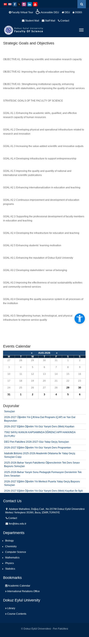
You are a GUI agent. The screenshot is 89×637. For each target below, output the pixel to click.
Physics (9, 563)
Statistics (10, 568)
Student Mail (31, 20)
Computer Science (15, 552)
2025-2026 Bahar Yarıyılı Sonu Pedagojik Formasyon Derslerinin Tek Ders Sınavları (43, 470)
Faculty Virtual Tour (22, 12)
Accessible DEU (49, 12)
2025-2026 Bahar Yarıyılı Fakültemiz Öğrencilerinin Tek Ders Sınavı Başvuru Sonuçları (42, 460)
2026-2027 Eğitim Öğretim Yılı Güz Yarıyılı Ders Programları (37, 443)
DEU (67, 12)
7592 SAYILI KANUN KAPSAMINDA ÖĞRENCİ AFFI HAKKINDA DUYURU (39, 430)
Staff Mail (49, 20)
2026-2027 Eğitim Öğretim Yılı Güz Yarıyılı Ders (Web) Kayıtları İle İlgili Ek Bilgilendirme (43, 488)
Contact (64, 20)
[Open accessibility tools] (80, 318)
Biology (9, 540)
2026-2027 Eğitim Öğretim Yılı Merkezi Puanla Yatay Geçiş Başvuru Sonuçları (42, 479)
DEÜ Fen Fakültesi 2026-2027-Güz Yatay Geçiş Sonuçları (36, 437)
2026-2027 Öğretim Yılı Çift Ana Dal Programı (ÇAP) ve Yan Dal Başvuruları (39, 415)
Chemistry (11, 546)
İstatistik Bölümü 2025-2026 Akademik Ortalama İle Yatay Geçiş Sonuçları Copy (39, 451)
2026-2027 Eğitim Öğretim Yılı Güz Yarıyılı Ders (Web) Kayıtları (39, 422)
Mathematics (12, 557)
